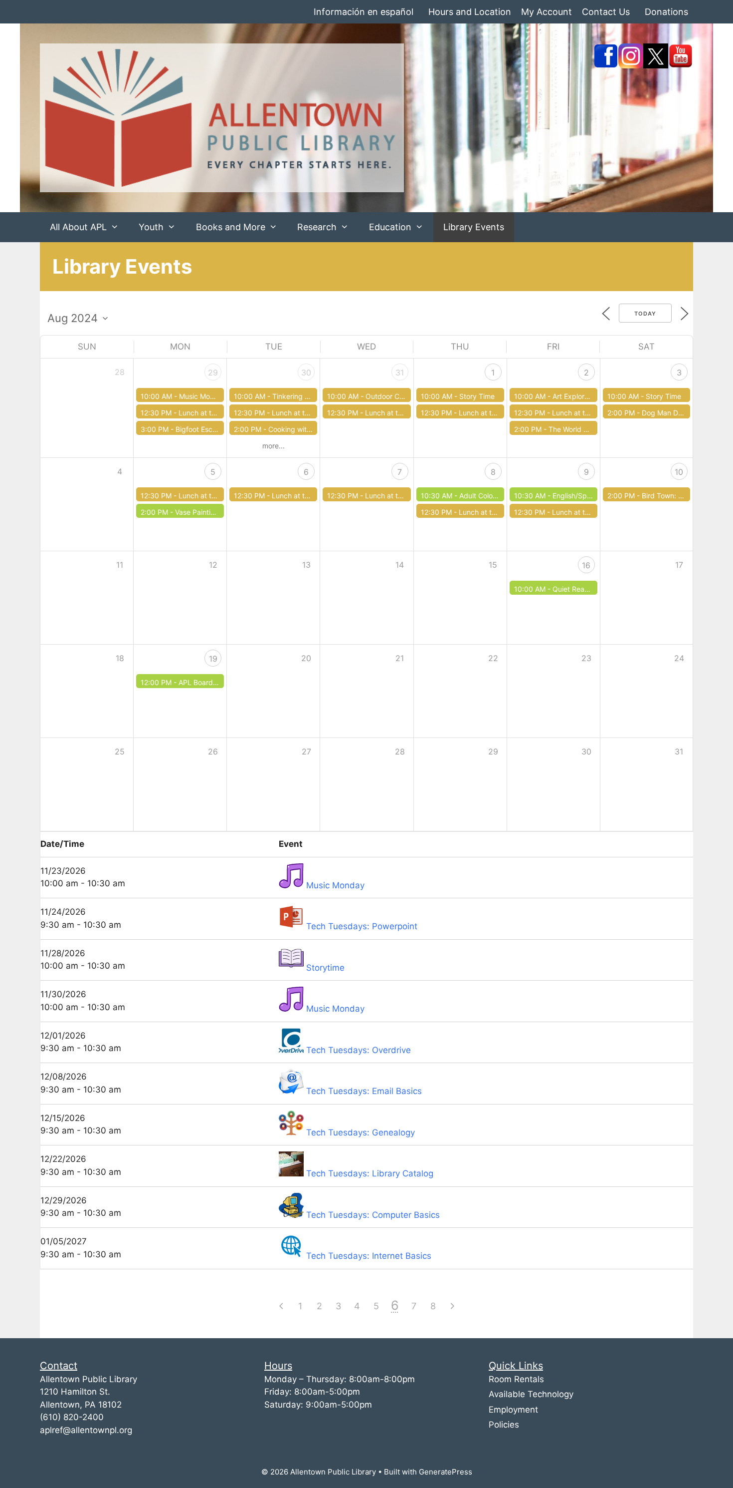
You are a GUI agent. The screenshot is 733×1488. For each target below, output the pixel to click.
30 (306, 372)
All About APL (78, 227)
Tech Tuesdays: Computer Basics (373, 1215)
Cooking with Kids (297, 429)
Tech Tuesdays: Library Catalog (369, 1173)
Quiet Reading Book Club (593, 589)
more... (273, 445)
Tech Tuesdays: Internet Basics (368, 1256)
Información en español (363, 11)
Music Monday (335, 885)
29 (213, 372)
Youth (151, 227)
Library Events (473, 227)
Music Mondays (204, 396)
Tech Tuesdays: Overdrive (358, 1050)
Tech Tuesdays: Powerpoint (361, 926)
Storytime (325, 968)
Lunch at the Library (211, 412)
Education (390, 227)
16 (586, 565)
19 (213, 659)
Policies (504, 1425)
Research (317, 227)
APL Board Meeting (210, 682)
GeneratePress (445, 1472)
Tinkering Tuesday (302, 396)
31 (399, 372)
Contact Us (606, 11)
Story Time (477, 396)
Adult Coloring (482, 495)
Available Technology (531, 1394)
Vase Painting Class (206, 512)
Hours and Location (469, 11)
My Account (546, 11)
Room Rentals (516, 1379)
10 (679, 472)
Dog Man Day (664, 412)
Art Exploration (576, 396)
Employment (513, 1410)
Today (645, 313)
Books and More (230, 227)
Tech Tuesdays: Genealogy (360, 1132)
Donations (666, 11)
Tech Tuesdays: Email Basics (364, 1091)
